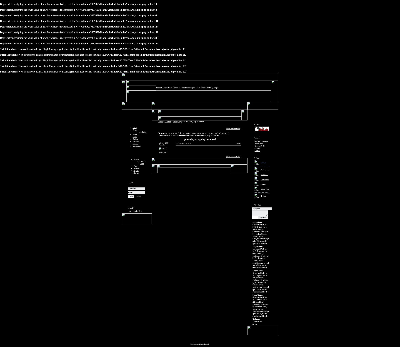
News (135, 128)
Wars (135, 166)
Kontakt (135, 144)
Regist (139, 196)
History (136, 173)
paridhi (263, 184)
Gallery (135, 139)
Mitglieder (142, 132)
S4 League (176, 121)
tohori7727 (265, 189)
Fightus (142, 161)
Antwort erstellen (233, 129)
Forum (135, 130)
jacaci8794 (265, 179)
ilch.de (206, 344)
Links (135, 137)
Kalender (136, 141)
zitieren (238, 143)
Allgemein (168, 121)
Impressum (137, 146)
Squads (136, 159)
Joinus (142, 164)
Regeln (136, 171)
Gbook (135, 134)
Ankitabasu (265, 170)
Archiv (254, 324)
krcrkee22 (264, 175)
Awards (136, 168)
